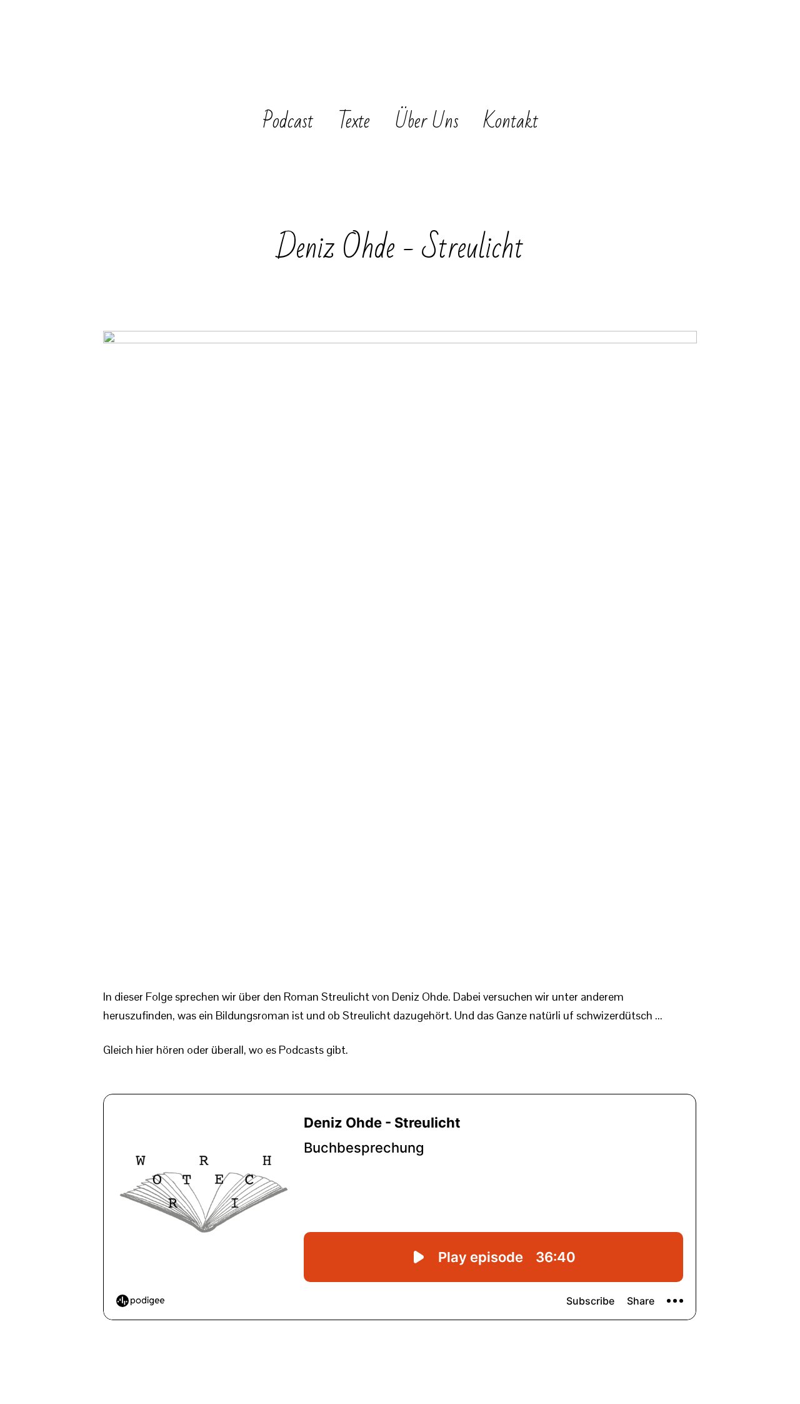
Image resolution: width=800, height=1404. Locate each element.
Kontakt (511, 121)
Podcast (287, 121)
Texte (354, 121)
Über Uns (427, 121)
